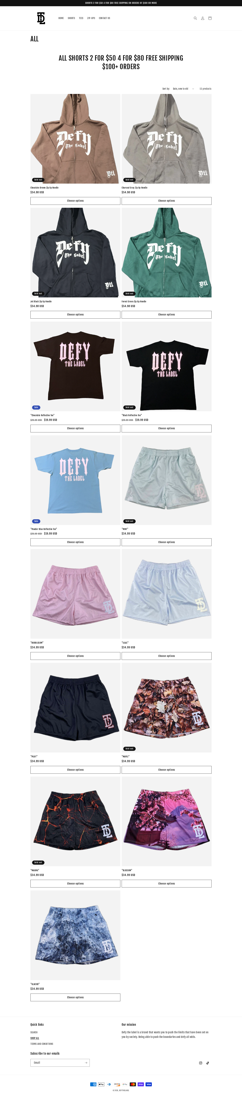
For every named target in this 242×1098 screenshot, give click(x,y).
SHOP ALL (34, 1038)
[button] (195, 18)
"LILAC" (125, 642)
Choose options (75, 200)
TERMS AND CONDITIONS (41, 1043)
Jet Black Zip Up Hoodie (41, 301)
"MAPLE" (126, 756)
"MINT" (125, 529)
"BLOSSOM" (127, 870)
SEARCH (34, 1032)
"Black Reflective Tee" (132, 415)
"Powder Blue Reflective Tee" (43, 529)
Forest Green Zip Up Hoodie (134, 301)
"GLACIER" (35, 984)
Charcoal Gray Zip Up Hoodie (134, 187)
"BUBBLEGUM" (37, 642)
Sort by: (166, 88)
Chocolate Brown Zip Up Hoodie (44, 187)
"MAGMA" (34, 870)
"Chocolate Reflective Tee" (42, 415)
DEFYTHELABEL (124, 1090)
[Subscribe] (86, 1063)
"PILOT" (34, 756)
